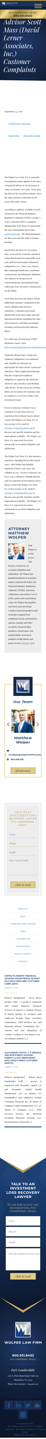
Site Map (20, 1429)
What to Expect (23, 953)
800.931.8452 (23, 15)
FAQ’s (23, 931)
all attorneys (23, 771)
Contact (23, 961)
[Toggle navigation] (38, 6)
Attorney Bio (28, 643)
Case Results (23, 938)
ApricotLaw (30, 1435)
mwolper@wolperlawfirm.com (18, 428)
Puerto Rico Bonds (31, 135)
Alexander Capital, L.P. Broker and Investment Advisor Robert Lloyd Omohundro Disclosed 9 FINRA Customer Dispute (22, 1058)
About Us (23, 908)
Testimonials (23, 946)
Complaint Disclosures (23, 923)
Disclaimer (31, 1429)
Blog (23, 916)
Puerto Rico (14, 135)
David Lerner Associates (20, 123)
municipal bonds (12, 234)
